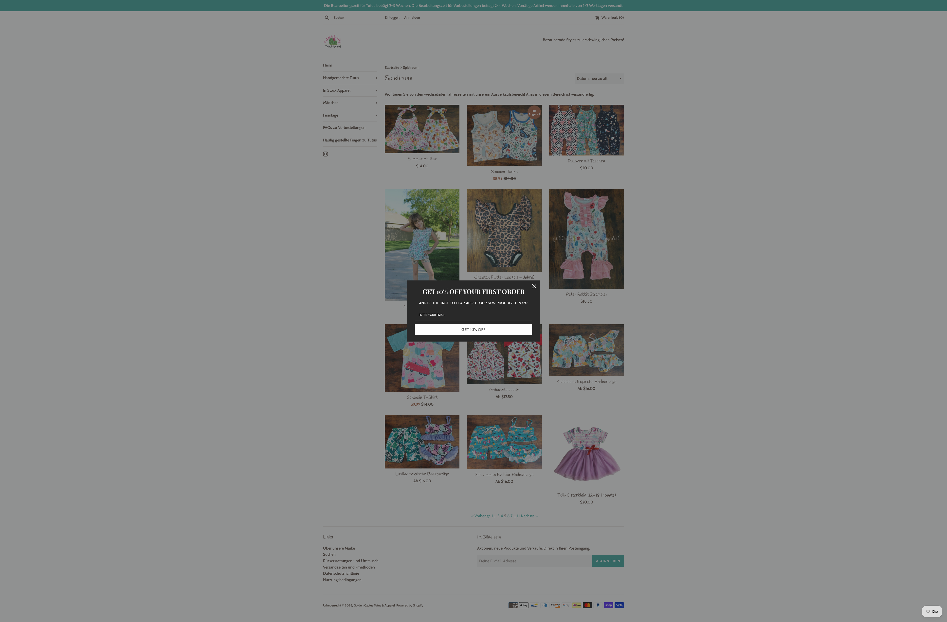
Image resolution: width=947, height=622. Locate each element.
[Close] (534, 286)
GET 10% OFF (473, 329)
